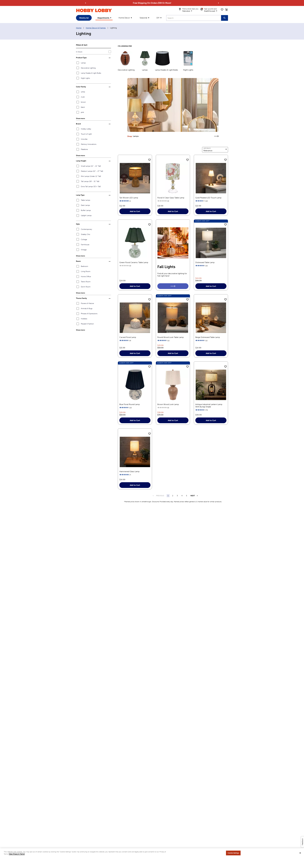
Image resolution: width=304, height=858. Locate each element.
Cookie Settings (233, 853)
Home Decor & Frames (96, 28)
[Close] (300, 853)
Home (78, 28)
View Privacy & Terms (16, 854)
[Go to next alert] (218, 3)
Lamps (136, 136)
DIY (158, 18)
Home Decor (124, 18)
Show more (80, 118)
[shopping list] (222, 10)
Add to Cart (135, 211)
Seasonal (143, 18)
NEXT (192, 496)
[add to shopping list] (149, 160)
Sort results (207, 148)
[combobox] (193, 18)
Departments (103, 18)
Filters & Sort (81, 45)
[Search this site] (224, 18)
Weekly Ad (84, 18)
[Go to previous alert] (85, 3)
